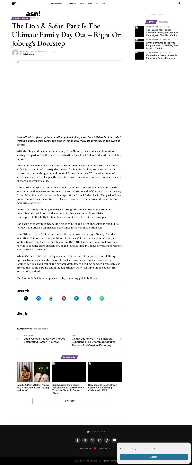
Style (104, 3)
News (90, 3)
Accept (153, 457)
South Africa (41, 329)
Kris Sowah (28, 54)
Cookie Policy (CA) (106, 448)
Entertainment (57, 3)
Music (82, 3)
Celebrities (71, 3)
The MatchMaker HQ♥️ (87, 448)
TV (97, 3)
